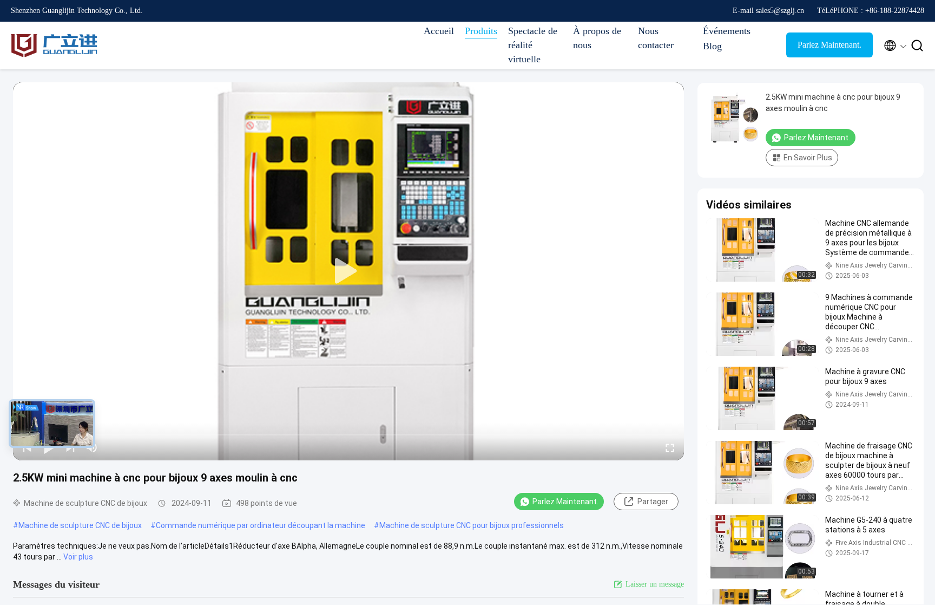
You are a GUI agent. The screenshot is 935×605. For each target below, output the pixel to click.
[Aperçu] (54, 45)
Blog (712, 46)
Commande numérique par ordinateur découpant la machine (260, 525)
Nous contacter (656, 37)
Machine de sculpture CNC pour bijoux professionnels (471, 525)
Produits (481, 30)
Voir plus (78, 556)
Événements (726, 30)
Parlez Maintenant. (829, 44)
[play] (348, 271)
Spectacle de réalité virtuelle (532, 44)
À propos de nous (597, 37)
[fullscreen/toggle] (670, 447)
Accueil (439, 30)
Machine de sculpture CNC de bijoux (80, 525)
